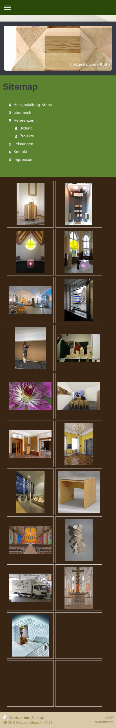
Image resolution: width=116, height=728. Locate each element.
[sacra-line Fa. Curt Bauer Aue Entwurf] (30, 636)
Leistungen (23, 144)
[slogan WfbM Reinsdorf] (30, 588)
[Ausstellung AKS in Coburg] (30, 300)
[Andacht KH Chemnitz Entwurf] (78, 396)
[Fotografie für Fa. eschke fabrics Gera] (30, 444)
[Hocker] (79, 492)
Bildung (26, 128)
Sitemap (38, 718)
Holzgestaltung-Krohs (33, 104)
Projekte (26, 136)
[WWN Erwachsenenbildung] (78, 348)
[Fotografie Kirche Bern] (30, 540)
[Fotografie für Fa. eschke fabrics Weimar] (78, 444)
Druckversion (19, 718)
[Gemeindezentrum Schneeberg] (30, 348)
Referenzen (24, 120)
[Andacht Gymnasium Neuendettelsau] (30, 252)
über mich (22, 112)
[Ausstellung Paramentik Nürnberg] (78, 300)
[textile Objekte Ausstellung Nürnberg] (78, 588)
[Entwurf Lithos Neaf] (79, 540)
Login (108, 717)
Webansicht (104, 722)
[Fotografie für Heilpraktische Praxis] (30, 396)
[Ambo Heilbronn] (30, 204)
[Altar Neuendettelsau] (78, 252)
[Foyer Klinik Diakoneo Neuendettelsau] (30, 492)
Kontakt (20, 151)
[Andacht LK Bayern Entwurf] (78, 204)
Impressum (24, 159)
